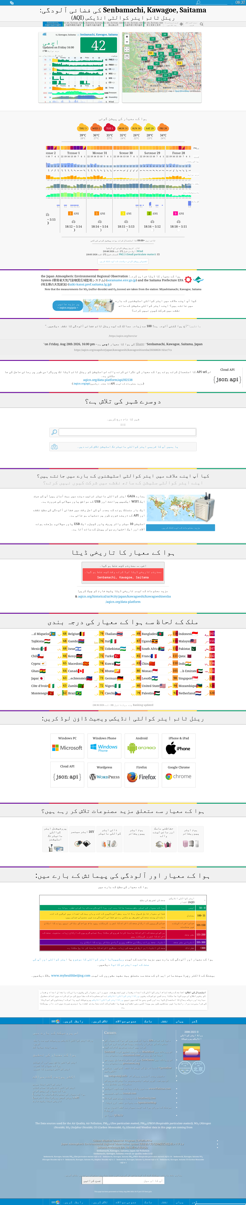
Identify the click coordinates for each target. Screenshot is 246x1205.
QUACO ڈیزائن (113, 1115)
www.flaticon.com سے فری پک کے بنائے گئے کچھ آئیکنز (137, 1088)
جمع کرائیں (92, 1180)
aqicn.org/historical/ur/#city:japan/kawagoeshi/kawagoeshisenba (124, 596)
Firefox (141, 767)
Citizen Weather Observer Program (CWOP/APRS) (122, 1140)
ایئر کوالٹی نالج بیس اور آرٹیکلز (55, 1062)
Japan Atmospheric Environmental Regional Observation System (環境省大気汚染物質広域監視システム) (122, 1143)
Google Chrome (179, 767)
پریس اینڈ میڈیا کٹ (45, 1047)
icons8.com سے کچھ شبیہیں (120, 1093)
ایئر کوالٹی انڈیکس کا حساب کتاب (54, 1087)
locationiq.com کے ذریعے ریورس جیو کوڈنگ (129, 1097)
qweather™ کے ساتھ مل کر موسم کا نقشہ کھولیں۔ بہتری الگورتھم (138, 1069)
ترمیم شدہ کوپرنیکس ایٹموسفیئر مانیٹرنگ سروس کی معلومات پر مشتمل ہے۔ (136, 1082)
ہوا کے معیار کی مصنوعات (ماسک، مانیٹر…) (59, 1094)
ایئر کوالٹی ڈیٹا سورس (47, 1084)
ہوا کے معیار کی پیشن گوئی (49, 1090)
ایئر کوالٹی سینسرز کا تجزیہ (51, 1069)
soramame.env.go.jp (121, 280)
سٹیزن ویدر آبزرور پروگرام (146, 1075)
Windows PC (67, 738)
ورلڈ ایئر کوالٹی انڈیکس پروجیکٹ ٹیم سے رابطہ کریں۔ (63, 1042)
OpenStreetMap (182, 90)
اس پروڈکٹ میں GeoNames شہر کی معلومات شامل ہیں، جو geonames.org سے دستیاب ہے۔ (138, 1061)
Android (142, 738)
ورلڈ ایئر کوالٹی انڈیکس (123, 995)
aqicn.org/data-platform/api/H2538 (108, 380)
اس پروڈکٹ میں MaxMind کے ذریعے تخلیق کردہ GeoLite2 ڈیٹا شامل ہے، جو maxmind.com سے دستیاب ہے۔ (138, 1053)
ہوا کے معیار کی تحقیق (54, 1054)
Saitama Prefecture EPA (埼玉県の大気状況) (122, 1147)
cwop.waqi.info (118, 1075)
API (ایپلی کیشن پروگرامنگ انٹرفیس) (56, 1097)
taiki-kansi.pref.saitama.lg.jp (89, 284)
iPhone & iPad (179, 738)
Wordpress (104, 767)
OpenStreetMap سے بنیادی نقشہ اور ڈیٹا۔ (130, 1102)
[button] (179, 65)
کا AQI (78, 34)
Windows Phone (104, 738)
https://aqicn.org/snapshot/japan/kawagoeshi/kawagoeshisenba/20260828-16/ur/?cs (123, 350)
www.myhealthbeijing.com (70, 975)
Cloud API (67, 766)
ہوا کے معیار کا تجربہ (47, 1065)
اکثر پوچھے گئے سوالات (54, 1076)
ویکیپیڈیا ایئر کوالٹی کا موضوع (98, 959)
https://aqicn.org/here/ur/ (123, 335)
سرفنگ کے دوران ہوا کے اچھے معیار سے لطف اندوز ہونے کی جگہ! (137, 1109)
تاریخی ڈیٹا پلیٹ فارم (47, 1100)
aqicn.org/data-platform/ (123, 602)
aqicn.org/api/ (81, 383)
